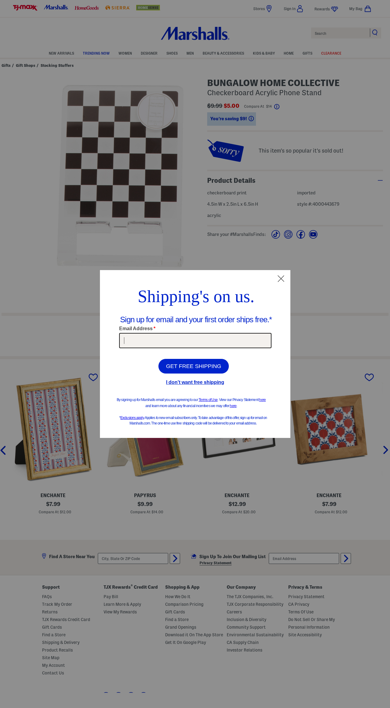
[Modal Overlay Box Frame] (195, 354)
